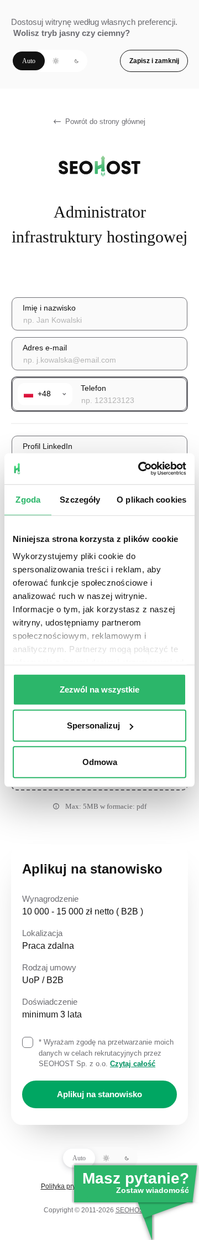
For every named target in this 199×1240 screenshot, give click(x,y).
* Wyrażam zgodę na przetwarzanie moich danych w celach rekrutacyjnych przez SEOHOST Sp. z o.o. (106, 1053)
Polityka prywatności (71, 1186)
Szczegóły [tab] (80, 499)
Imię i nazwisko (49, 307)
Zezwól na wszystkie (99, 689)
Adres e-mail (45, 347)
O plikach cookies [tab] (151, 499)
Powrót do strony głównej (105, 121)
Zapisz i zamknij (154, 61)
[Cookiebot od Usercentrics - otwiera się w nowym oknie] (140, 469)
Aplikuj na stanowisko (99, 1094)
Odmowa (99, 761)
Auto (28, 61)
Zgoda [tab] (27, 499)
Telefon (93, 388)
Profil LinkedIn (47, 446)
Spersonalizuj (93, 725)
